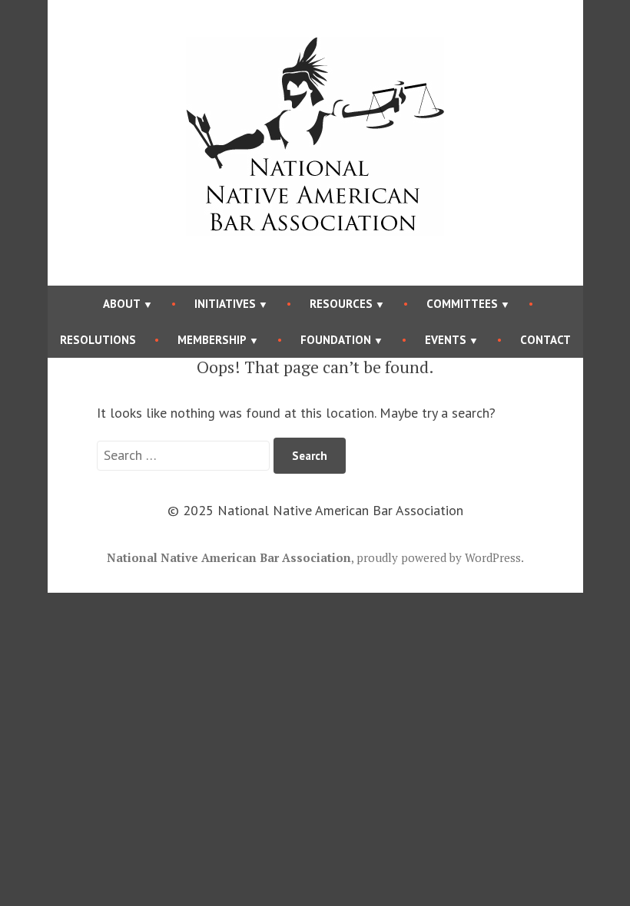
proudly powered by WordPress (438, 557)
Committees (462, 303)
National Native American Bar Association (229, 557)
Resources (341, 303)
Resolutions (98, 339)
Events (445, 339)
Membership (212, 339)
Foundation (335, 339)
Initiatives (225, 303)
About (122, 303)
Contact (545, 339)
